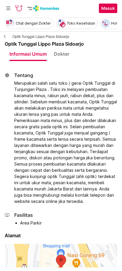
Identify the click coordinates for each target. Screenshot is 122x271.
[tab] (28, 54)
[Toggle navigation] (8, 8)
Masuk (108, 8)
